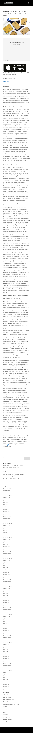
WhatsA (5, 81)
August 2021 (6, 525)
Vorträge (5, 709)
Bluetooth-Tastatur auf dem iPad (11, 467)
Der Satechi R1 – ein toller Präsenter (12, 478)
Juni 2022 (5, 502)
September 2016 (7, 642)
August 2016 (6, 644)
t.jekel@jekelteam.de (8, 445)
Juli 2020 (5, 542)
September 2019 (7, 558)
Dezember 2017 (7, 607)
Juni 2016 (5, 649)
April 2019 (6, 570)
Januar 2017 (6, 633)
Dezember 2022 (7, 488)
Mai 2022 (5, 504)
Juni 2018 (5, 593)
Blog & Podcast (7, 697)
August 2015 (6, 672)
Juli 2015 (5, 675)
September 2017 (7, 614)
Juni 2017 (5, 621)
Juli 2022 (5, 500)
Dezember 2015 (7, 663)
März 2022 (6, 509)
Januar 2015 (6, 689)
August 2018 (6, 588)
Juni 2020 (5, 544)
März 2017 (6, 628)
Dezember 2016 (7, 635)
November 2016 (7, 637)
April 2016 (6, 654)
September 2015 (7, 670)
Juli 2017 (5, 619)
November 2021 (7, 518)
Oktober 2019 (6, 556)
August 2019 (6, 560)
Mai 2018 (5, 595)
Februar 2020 (6, 546)
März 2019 (6, 572)
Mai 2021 (5, 530)
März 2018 (6, 600)
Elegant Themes (16, 729)
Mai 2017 (5, 623)
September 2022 (7, 495)
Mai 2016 (5, 651)
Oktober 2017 (6, 612)
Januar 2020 (6, 549)
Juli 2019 (5, 563)
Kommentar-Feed (7, 719)
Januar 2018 (6, 605)
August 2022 (6, 497)
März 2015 (6, 684)
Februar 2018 (6, 602)
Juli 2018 (5, 591)
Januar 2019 (6, 577)
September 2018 (7, 586)
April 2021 (6, 532)
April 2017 (6, 626)
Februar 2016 (6, 658)
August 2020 (6, 539)
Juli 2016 (5, 647)
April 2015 (6, 682)
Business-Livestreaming (9, 699)
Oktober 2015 (6, 668)
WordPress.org (7, 721)
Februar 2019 (6, 574)
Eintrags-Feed (6, 717)
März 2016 (6, 656)
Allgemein (5, 695)
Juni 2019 (5, 565)
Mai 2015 (5, 679)
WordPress (16, 731)
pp (8, 81)
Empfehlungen (7, 702)
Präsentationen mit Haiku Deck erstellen (13, 465)
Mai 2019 (5, 567)
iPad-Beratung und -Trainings (11, 704)
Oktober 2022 (6, 493)
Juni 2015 (5, 677)
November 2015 (7, 665)
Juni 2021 (5, 528)
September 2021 (7, 523)
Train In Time (6, 706)
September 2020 (7, 537)
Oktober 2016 (6, 640)
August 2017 (6, 616)
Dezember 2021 (7, 516)
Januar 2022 (6, 514)
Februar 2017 (6, 630)
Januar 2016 (6, 661)
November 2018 (7, 581)
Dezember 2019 (7, 551)
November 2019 (7, 553)
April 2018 (6, 598)
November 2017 (7, 609)
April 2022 (6, 507)
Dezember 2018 (7, 579)
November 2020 (7, 535)
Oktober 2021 (6, 521)
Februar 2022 (6, 511)
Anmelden (6, 714)
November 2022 (7, 490)
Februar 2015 (6, 686)
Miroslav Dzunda (9, 13)
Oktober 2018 (6, 584)
